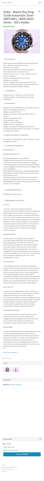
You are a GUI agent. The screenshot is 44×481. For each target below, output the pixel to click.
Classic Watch (7, 2)
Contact (4, 471)
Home (3, 465)
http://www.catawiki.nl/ (10, 352)
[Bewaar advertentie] (39, 11)
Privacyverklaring (7, 469)
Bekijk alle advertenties (10, 450)
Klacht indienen (6, 358)
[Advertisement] (22, 413)
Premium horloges (15, 384)
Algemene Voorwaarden (9, 467)
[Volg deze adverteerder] (40, 439)
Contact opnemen (22, 454)
